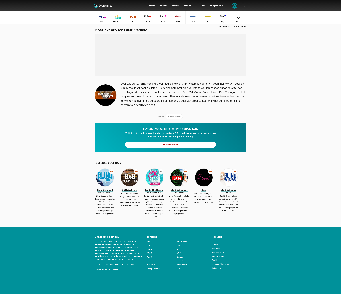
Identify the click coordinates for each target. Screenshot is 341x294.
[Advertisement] (170, 55)
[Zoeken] (243, 5)
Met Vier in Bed (218, 256)
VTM (149, 245)
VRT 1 (149, 241)
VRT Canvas (182, 241)
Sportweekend (218, 252)
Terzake (215, 245)
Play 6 (149, 257)
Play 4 (179, 245)
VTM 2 (180, 249)
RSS (132, 264)
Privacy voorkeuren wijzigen (107, 269)
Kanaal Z (181, 261)
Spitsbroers (216, 268)
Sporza (180, 257)
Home (219, 26)
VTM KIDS (151, 265)
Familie (215, 260)
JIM (178, 268)
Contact (98, 264)
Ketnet (149, 261)
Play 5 (149, 249)
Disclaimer (114, 264)
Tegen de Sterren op (220, 264)
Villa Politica (217, 248)
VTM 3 (149, 253)
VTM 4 (180, 253)
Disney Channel (153, 268)
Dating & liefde (175, 117)
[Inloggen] (234, 5)
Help (106, 264)
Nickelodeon (182, 265)
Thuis (214, 241)
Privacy (125, 264)
